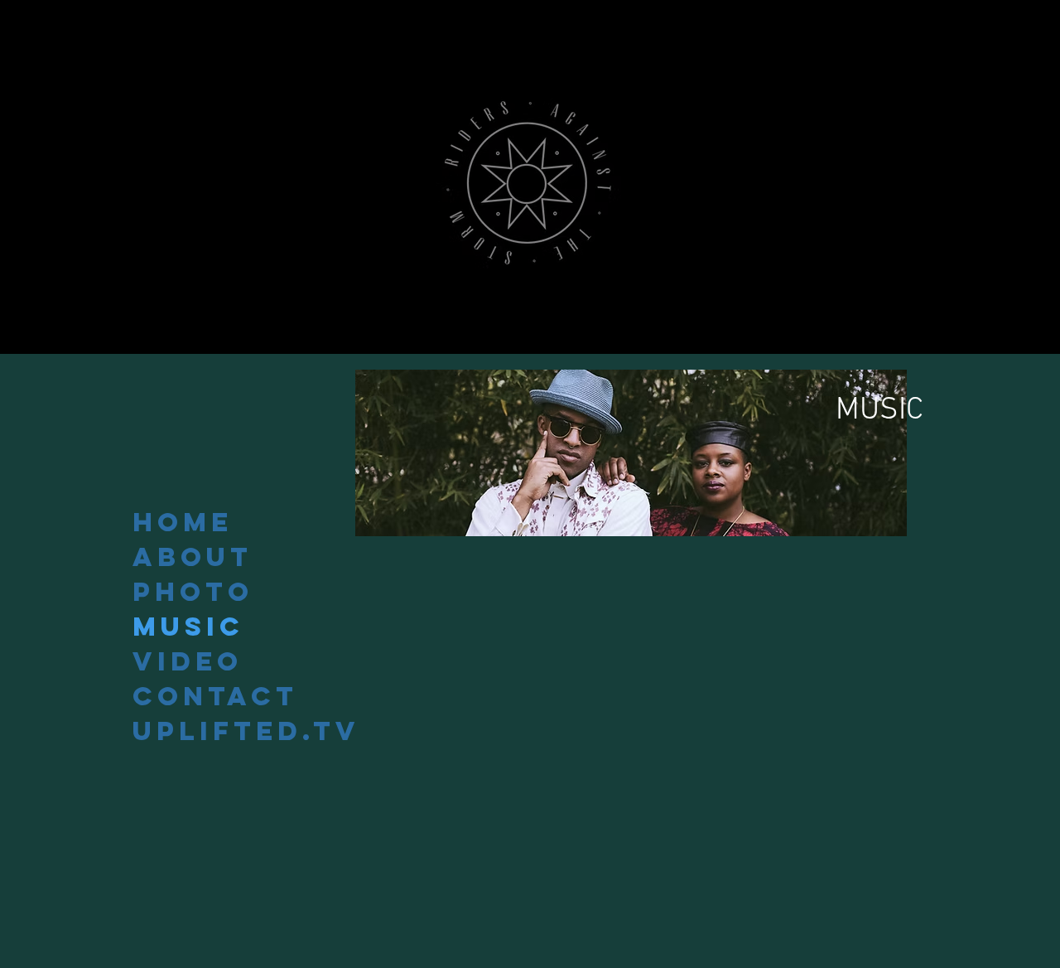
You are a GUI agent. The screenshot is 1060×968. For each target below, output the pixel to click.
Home (182, 522)
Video (187, 661)
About (192, 557)
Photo (192, 591)
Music (188, 626)
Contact (215, 696)
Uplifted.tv (245, 731)
